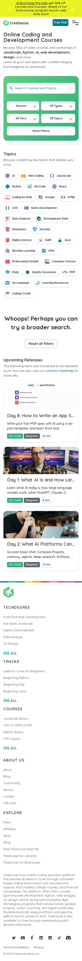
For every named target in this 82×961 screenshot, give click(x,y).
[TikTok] (59, 938)
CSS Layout (11, 738)
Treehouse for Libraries (20, 856)
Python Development (18, 630)
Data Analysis (13, 637)
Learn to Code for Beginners (24, 671)
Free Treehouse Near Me (21, 849)
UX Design (10, 643)
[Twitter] (13, 938)
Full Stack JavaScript (18, 623)
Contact (9, 796)
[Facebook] (32, 938)
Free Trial (60, 22)
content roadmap (59, 371)
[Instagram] (50, 938)
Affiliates (9, 829)
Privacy (39, 947)
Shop (7, 842)
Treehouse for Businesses (21, 862)
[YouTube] (23, 938)
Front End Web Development (24, 617)
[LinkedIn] (41, 938)
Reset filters (41, 131)
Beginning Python (16, 678)
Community (11, 783)
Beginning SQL (14, 684)
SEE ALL (10, 652)
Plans (7, 822)
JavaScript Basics (15, 718)
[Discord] (68, 938)
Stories (8, 790)
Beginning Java (14, 691)
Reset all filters (41, 344)
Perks (7, 836)
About (7, 770)
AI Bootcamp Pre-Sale (32, 3)
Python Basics (13, 732)
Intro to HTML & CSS (17, 725)
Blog (6, 776)
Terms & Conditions (16, 947)
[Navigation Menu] (75, 22)
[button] (10, 8)
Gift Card (9, 803)
